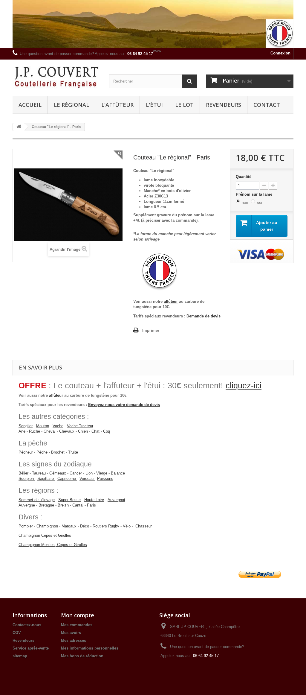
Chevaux (66, 431)
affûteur (171, 301)
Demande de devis (203, 316)
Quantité (243, 176)
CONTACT (266, 104)
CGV (17, 632)
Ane (22, 431)
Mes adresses (73, 640)
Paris (91, 505)
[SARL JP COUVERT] (56, 76)
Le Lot (184, 104)
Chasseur (143, 526)
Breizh (63, 505)
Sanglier (26, 426)
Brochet (58, 452)
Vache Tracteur (80, 426)
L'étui (154, 104)
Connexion (280, 53)
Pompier (26, 526)
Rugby (113, 526)
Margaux (69, 526)
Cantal (77, 505)
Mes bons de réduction (82, 656)
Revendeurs (223, 104)
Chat (95, 431)
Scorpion (27, 478)
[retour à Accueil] (19, 127)
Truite (73, 452)
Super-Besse (69, 500)
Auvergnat (116, 500)
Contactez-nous (27, 625)
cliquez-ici (243, 385)
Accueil (30, 104)
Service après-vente (31, 648)
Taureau (39, 473)
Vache (58, 426)
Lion (89, 473)
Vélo (127, 526)
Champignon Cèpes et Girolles (45, 535)
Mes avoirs (71, 632)
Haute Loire (94, 500)
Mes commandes (76, 625)
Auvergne (27, 505)
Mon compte (77, 615)
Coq (106, 431)
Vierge (102, 473)
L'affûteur (117, 104)
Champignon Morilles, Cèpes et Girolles (53, 544)
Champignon (47, 526)
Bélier (24, 473)
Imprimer (150, 330)
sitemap (20, 656)
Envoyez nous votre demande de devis (124, 404)
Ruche (34, 431)
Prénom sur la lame (254, 194)
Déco (84, 526)
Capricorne (67, 478)
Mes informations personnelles (89, 648)
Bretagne (46, 505)
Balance (118, 473)
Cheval (50, 431)
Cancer (76, 473)
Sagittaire (46, 478)
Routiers (100, 526)
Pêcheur (26, 452)
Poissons (105, 478)
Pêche (42, 452)
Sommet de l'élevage (37, 500)
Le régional (71, 104)
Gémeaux (58, 473)
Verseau (87, 478)
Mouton (42, 426)
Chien (83, 431)
